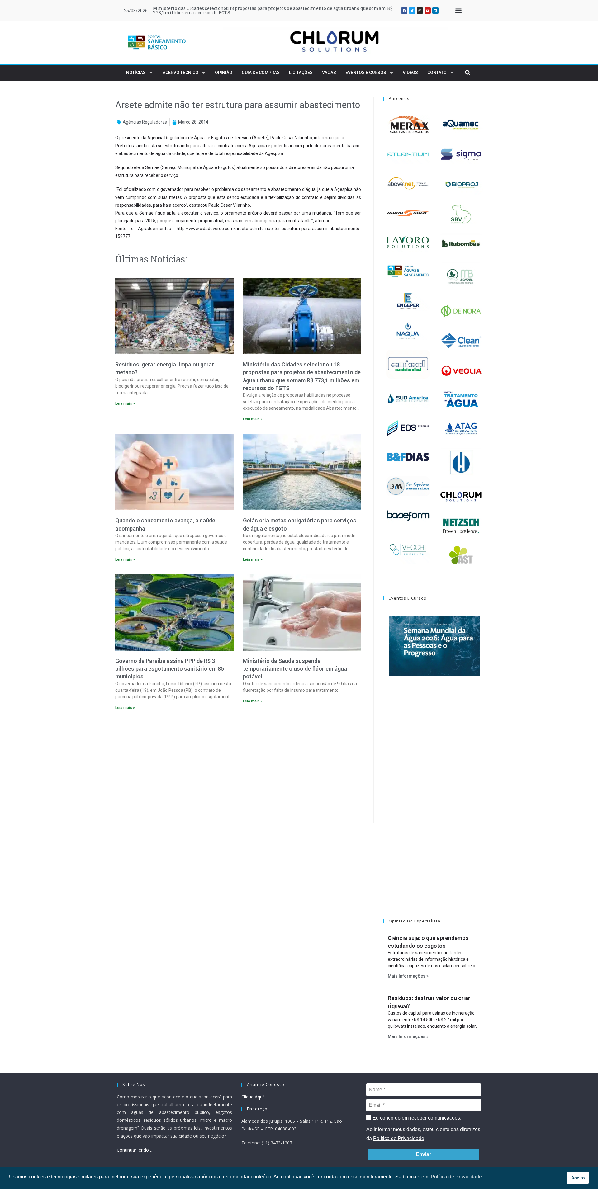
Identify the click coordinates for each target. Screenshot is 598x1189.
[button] (458, 11)
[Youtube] (428, 10)
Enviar (423, 1154)
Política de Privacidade (398, 1138)
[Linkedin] (435, 10)
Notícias (136, 72)
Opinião (223, 72)
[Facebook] (404, 10)
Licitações (301, 72)
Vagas (329, 72)
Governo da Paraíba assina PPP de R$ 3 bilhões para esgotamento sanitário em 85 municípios (169, 669)
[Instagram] (420, 10)
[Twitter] (412, 10)
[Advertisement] (238, 768)
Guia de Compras (261, 72)
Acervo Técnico (180, 72)
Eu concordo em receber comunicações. (416, 1118)
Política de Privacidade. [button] (457, 1176)
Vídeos (410, 72)
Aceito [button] (578, 1177)
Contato (437, 72)
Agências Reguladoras (145, 122)
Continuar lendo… (134, 1150)
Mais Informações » (408, 976)
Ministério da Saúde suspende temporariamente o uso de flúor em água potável (295, 669)
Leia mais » (125, 403)
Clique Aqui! (252, 1097)
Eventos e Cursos (365, 72)
